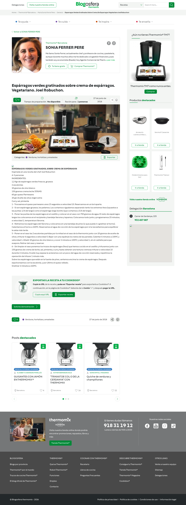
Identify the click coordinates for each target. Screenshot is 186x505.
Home (14, 12)
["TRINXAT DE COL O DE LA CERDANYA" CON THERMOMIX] (65, 357)
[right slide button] (117, 398)
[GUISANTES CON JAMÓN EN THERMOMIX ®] (29, 357)
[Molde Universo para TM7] (140, 162)
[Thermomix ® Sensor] (162, 162)
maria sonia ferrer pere (46, 12)
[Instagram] (165, 426)
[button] (131, 5)
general (60, 12)
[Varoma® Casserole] (162, 119)
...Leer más (110, 60)
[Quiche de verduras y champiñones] (102, 357)
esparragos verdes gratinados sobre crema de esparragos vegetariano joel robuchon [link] (97, 12)
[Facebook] (147, 426)
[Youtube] (156, 426)
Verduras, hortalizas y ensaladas (26, 369)
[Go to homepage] (87, 5)
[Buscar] (171, 5)
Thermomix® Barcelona (27, 12)
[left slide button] (14, 398)
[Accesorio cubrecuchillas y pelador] (140, 119)
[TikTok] (173, 426)
